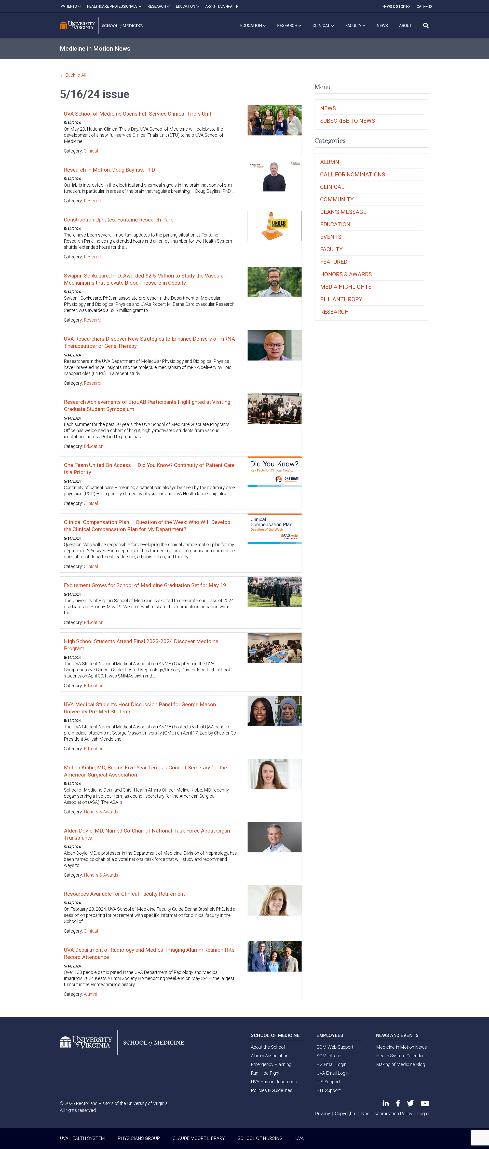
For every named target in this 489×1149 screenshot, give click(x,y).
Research (93, 200)
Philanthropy (341, 299)
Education (93, 446)
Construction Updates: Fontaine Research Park (118, 220)
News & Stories (397, 7)
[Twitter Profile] (410, 1105)
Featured (333, 262)
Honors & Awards (101, 811)
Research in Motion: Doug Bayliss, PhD (109, 170)
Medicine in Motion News (95, 48)
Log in (423, 1113)
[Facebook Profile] (398, 1105)
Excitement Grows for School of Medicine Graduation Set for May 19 (145, 585)
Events (330, 237)
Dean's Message (343, 212)
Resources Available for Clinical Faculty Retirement (124, 894)
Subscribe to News (347, 121)
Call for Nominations (352, 174)
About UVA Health (221, 7)
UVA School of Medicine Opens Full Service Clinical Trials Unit (137, 114)
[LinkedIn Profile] (385, 1104)
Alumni (90, 994)
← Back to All (73, 75)
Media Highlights (346, 287)
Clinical (91, 151)
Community (337, 199)
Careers (424, 7)
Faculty (331, 249)
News (328, 108)
